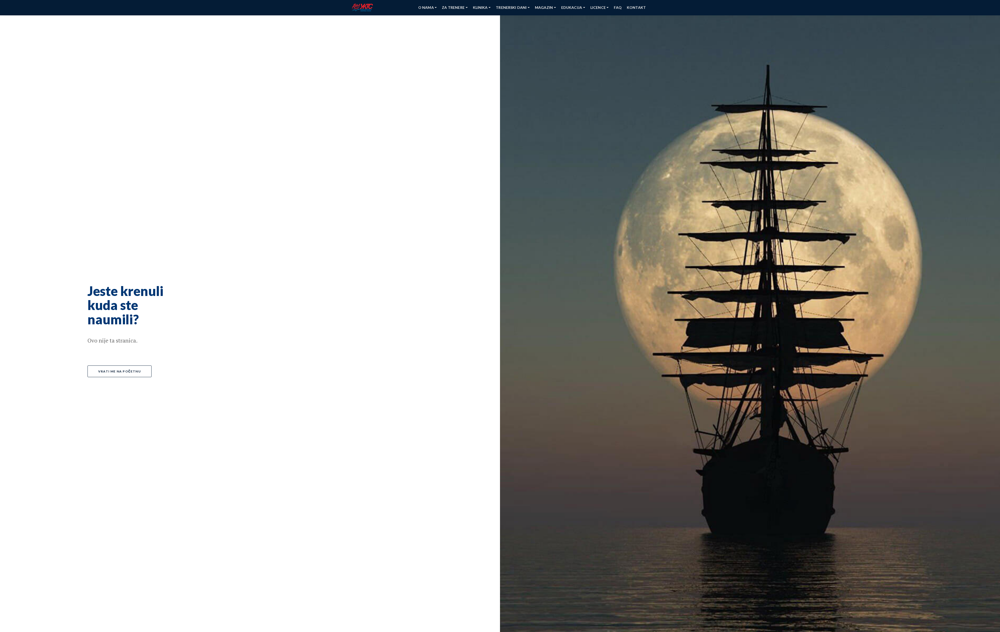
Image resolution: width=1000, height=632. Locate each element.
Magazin (544, 7)
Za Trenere (453, 7)
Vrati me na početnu (119, 371)
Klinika (480, 7)
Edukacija (571, 7)
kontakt (636, 7)
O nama (426, 7)
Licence (598, 7)
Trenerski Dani (511, 7)
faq (617, 7)
